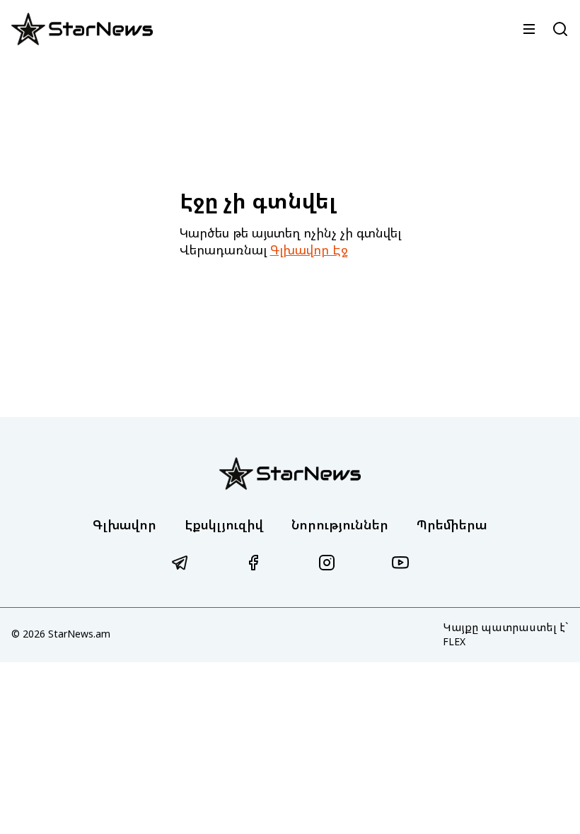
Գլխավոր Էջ (309, 249)
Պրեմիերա (452, 524)
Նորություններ (339, 524)
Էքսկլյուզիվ (224, 524)
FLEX (454, 641)
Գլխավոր (124, 524)
